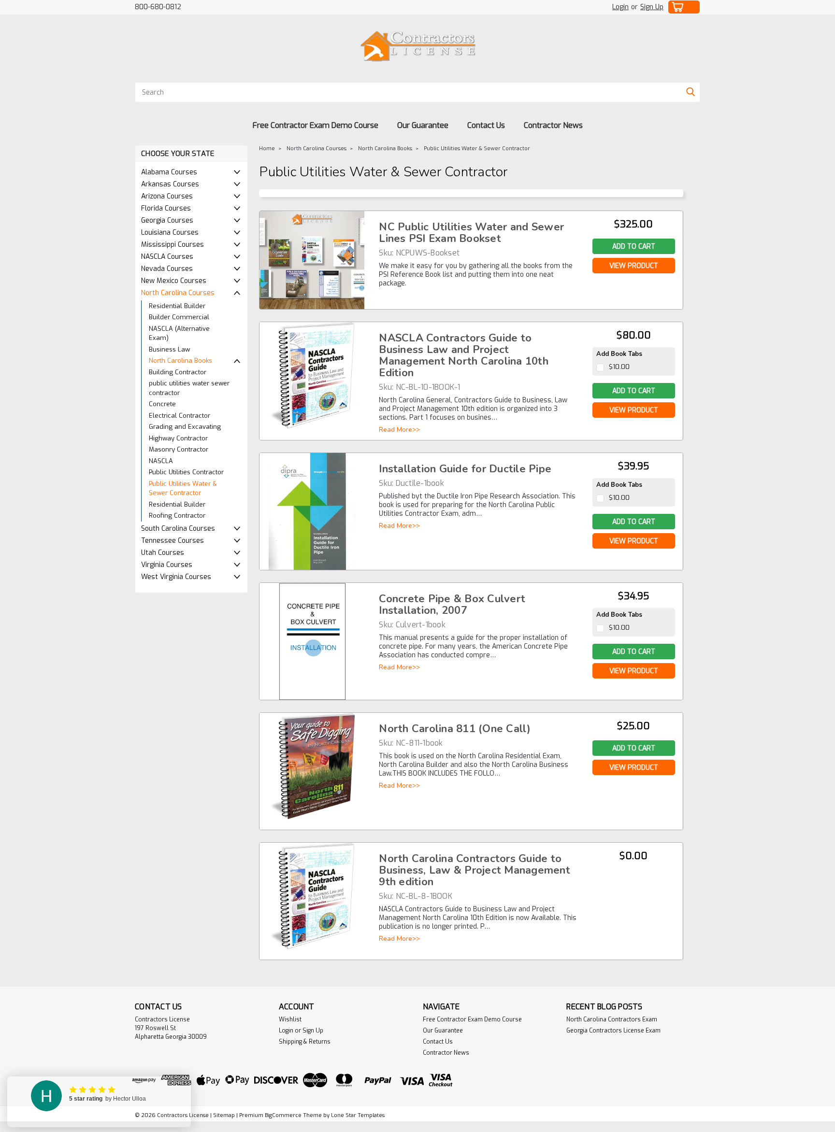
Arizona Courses (167, 196)
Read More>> (399, 429)
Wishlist (290, 1019)
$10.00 (619, 367)
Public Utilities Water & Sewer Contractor (183, 488)
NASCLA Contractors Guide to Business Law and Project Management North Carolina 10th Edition (463, 355)
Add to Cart (633, 391)
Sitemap (224, 1115)
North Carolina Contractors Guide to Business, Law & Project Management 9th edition (474, 870)
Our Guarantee (422, 125)
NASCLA (161, 461)
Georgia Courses (167, 220)
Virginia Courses (166, 564)
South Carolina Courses (178, 528)
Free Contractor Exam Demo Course (315, 125)
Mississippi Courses (172, 244)
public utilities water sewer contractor (189, 388)
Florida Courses (166, 208)
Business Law (169, 349)
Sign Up (651, 7)
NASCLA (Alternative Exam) (179, 333)
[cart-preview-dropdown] (684, 7)
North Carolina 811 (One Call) (455, 729)
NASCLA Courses (167, 256)
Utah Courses (162, 552)
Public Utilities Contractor (186, 472)
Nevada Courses (167, 268)
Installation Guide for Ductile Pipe (465, 469)
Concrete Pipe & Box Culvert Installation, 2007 (452, 604)
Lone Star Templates (358, 1115)
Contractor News (553, 125)
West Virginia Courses (176, 576)
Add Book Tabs (619, 354)
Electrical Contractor (179, 415)
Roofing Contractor (177, 515)
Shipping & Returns (305, 1042)
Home (267, 148)
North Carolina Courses (178, 292)
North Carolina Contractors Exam (611, 1019)
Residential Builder (177, 306)
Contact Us (486, 125)
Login (620, 7)
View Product (633, 265)
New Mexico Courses (173, 280)
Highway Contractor (178, 438)
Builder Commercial (179, 317)
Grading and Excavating (185, 427)
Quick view (312, 299)
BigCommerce (283, 1115)
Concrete (162, 404)
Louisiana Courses (170, 232)
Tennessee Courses (172, 540)
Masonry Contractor (178, 449)
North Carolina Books (180, 360)
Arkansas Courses (170, 184)
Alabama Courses (169, 172)
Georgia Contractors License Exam (613, 1030)
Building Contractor (177, 372)
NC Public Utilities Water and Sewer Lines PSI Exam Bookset (471, 232)
